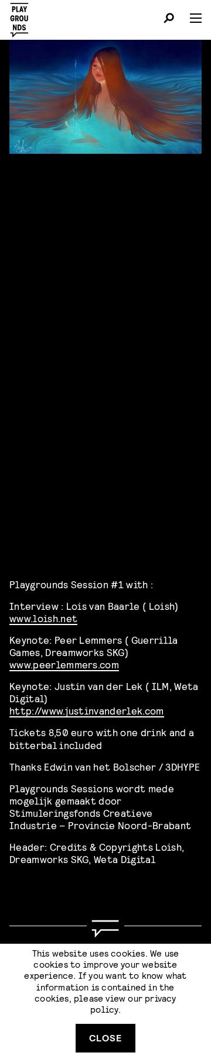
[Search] (169, 20)
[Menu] (191, 18)
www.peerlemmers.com (64, 664)
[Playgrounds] (22, 16)
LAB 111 (52, 458)
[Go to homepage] (105, 929)
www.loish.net (43, 618)
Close (105, 1037)
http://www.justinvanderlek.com (86, 710)
